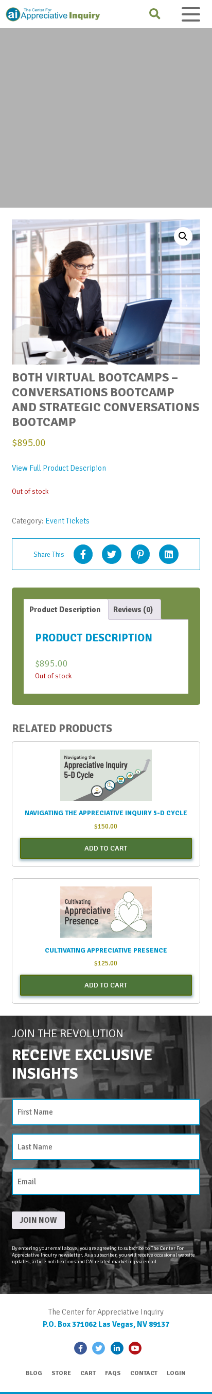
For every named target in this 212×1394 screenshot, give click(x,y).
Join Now (38, 1220)
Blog (34, 1373)
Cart (88, 1373)
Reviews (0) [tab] (133, 609)
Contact (143, 1373)
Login (176, 1373)
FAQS (113, 1373)
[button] (183, 236)
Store (61, 1373)
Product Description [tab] (64, 609)
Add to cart (105, 848)
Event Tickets (67, 521)
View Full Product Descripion (59, 468)
